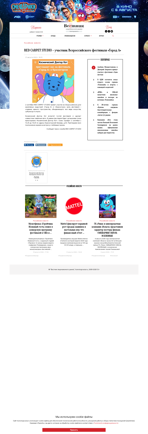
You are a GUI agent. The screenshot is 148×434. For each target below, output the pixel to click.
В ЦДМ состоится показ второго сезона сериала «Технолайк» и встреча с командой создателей (107, 83)
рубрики (39, 36)
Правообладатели (70, 36)
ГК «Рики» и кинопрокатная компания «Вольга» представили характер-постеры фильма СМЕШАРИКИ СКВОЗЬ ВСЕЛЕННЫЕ (107, 229)
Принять (74, 430)
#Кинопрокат (114, 255)
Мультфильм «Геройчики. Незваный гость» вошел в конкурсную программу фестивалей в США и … (41, 228)
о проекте (87, 36)
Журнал (101, 36)
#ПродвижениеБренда (30, 141)
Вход (109, 27)
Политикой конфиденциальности (106, 423)
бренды (53, 36)
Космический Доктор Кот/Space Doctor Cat (36, 173)
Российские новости (32, 43)
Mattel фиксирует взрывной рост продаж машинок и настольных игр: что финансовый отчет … (74, 228)
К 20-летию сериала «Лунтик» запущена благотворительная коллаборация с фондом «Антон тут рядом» (107, 110)
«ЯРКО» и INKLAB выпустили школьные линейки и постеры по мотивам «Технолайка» (107, 96)
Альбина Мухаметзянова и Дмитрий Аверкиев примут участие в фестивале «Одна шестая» (107, 71)
